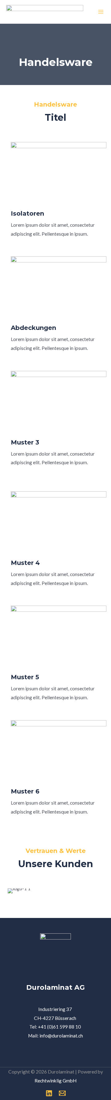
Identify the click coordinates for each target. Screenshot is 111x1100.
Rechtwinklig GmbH (55, 1080)
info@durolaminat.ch (61, 1035)
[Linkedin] (49, 1093)
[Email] (62, 1093)
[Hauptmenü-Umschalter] (101, 11)
